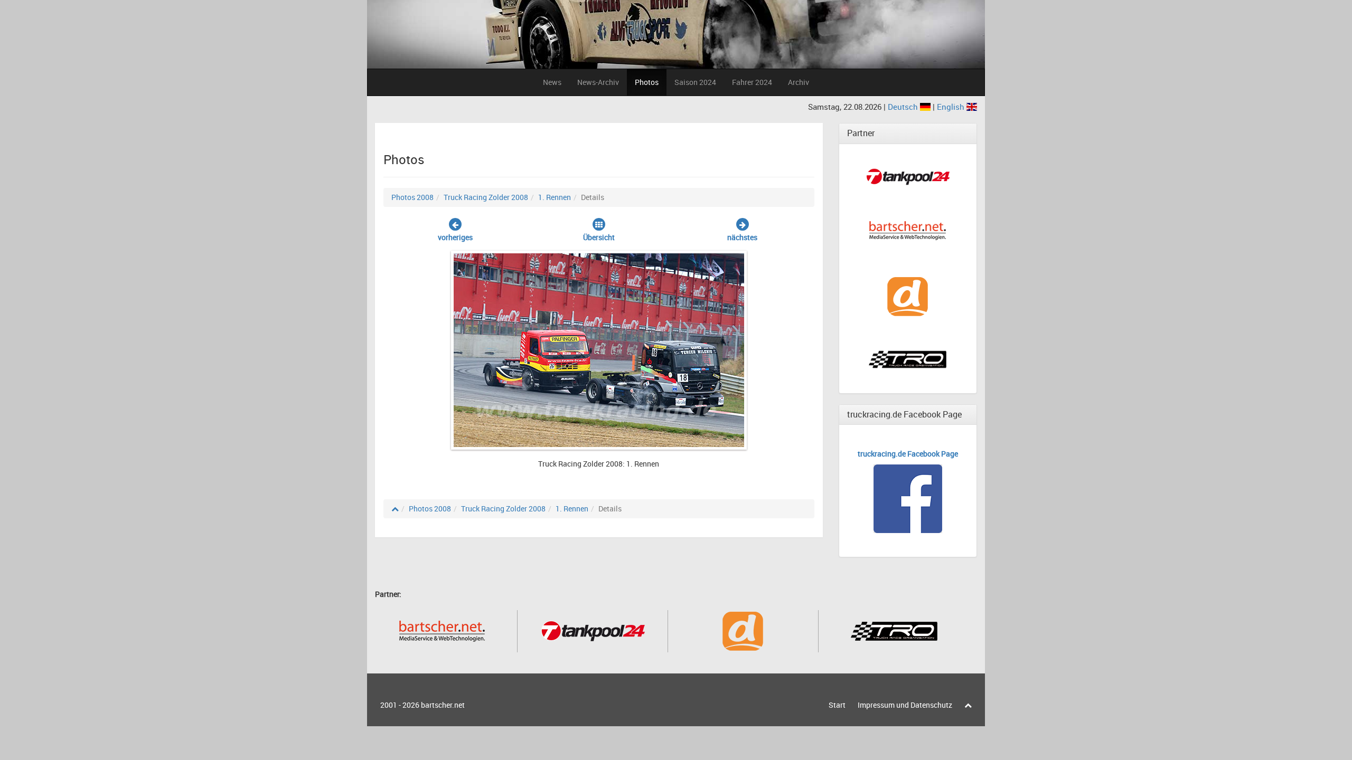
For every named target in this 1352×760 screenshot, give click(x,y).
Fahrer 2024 (752, 82)
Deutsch (904, 106)
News (552, 82)
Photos (647, 82)
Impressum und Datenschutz (905, 705)
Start (837, 705)
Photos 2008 (412, 197)
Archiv (798, 82)
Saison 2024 (695, 82)
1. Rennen (554, 197)
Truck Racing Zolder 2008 (486, 197)
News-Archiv (598, 82)
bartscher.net (443, 705)
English (951, 106)
